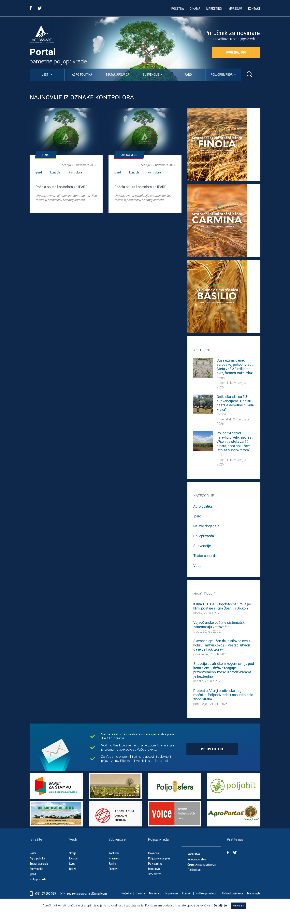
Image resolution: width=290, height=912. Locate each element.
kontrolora (75, 172)
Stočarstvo (154, 874)
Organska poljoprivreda (201, 864)
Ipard (188, 74)
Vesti (46, 74)
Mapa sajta (253, 893)
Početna (177, 8)
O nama (195, 8)
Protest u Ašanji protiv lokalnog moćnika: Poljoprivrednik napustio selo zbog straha (223, 695)
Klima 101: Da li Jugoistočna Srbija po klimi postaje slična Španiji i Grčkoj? (222, 606)
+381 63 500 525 (46, 893)
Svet (72, 864)
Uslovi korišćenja (232, 893)
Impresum (235, 8)
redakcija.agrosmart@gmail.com (87, 893)
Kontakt (254, 8)
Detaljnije (220, 905)
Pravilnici (114, 858)
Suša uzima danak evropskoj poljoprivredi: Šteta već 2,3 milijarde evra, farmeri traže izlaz (235, 366)
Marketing (214, 8)
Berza (72, 869)
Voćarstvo (193, 854)
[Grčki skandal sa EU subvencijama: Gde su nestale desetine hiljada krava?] (203, 404)
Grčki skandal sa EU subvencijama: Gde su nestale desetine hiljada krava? (235, 403)
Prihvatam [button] (238, 905)
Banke (112, 864)
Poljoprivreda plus (159, 858)
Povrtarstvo (155, 864)
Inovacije (153, 853)
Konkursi (114, 853)
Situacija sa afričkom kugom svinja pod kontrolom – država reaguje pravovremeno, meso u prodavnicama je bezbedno (223, 669)
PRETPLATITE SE (212, 749)
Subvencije (151, 74)
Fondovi (113, 869)
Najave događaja (206, 526)
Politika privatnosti (207, 893)
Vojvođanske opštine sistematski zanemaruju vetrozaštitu (219, 624)
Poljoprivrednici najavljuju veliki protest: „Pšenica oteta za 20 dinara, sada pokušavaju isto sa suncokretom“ (235, 441)
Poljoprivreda (221, 74)
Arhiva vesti (129, 154)
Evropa (221, 378)
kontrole (55, 172)
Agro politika (82, 74)
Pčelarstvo (194, 870)
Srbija (220, 455)
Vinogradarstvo (196, 859)
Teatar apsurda (117, 74)
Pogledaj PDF (236, 52)
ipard (39, 172)
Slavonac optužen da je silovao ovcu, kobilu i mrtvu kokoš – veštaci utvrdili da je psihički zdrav (222, 645)
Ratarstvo (154, 869)
